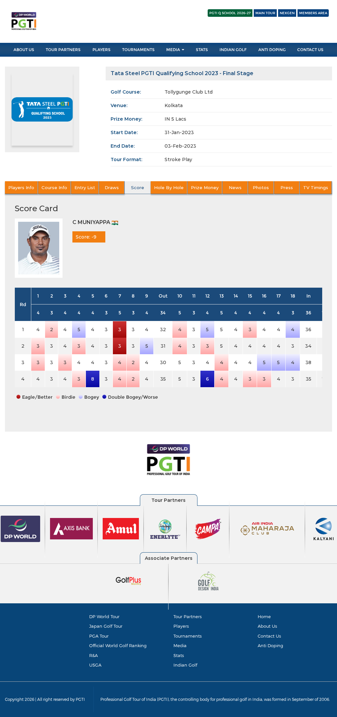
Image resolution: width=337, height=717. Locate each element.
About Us (23, 49)
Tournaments (138, 49)
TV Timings (315, 187)
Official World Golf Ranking (117, 645)
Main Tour (265, 13)
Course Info (54, 187)
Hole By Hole (169, 187)
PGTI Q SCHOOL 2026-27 (230, 13)
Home (264, 616)
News (235, 187)
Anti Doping (272, 49)
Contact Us (310, 49)
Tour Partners (63, 49)
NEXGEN (287, 13)
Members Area (313, 13)
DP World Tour (104, 616)
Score (137, 187)
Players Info (21, 187)
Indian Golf (233, 49)
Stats (202, 49)
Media (173, 49)
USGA (95, 665)
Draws (112, 187)
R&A (93, 655)
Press (286, 187)
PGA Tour (99, 636)
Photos (261, 187)
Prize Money (205, 187)
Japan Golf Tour (105, 626)
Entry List (84, 187)
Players (101, 49)
